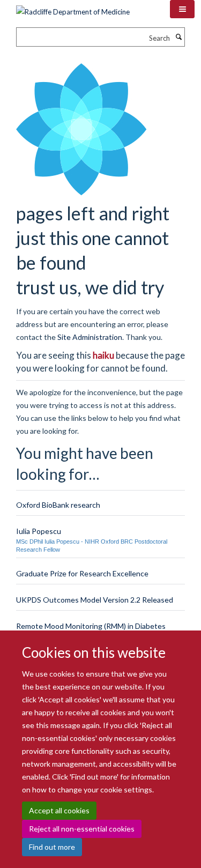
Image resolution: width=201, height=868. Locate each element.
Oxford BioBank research (58, 504)
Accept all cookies (59, 810)
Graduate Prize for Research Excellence (82, 573)
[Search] (178, 37)
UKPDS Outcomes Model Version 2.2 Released (94, 599)
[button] (182, 9)
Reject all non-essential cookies (82, 828)
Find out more (52, 846)
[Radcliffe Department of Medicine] (73, 8)
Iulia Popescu (38, 531)
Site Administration (89, 337)
